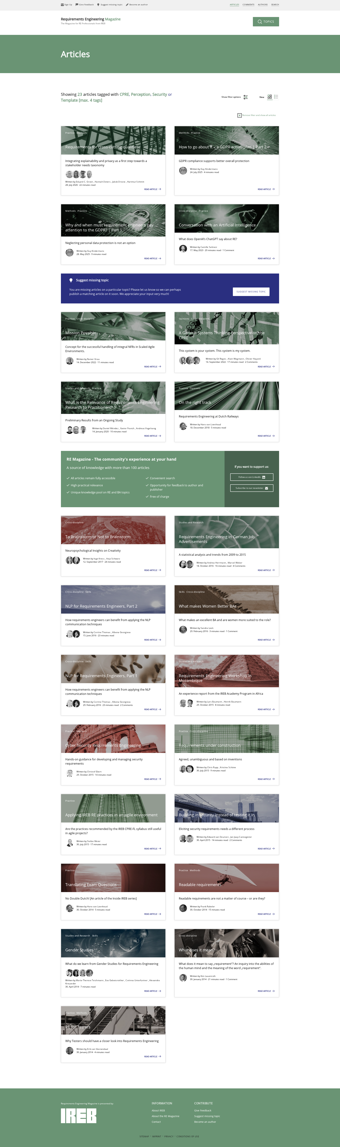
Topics (268, 22)
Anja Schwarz (113, 558)
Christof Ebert (94, 771)
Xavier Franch (127, 428)
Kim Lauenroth (208, 976)
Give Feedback (202, 1110)
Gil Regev (221, 358)
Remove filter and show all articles (259, 115)
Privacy (168, 1136)
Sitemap (144, 1136)
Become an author (205, 1121)
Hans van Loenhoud (211, 424)
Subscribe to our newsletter (250, 487)
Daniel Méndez (111, 428)
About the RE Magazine (165, 1116)
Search (275, 4)
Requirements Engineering (91, 21)
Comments (248, 4)
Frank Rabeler (208, 906)
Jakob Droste (119, 181)
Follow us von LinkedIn (250, 477)
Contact (156, 1121)
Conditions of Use (188, 1136)
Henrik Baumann (232, 701)
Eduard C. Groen (85, 181)
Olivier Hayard (253, 358)
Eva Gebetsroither (114, 980)
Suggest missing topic (251, 291)
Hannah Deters (103, 181)
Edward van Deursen (218, 836)
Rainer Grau (93, 359)
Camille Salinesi (209, 247)
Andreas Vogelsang (146, 428)
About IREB (158, 1110)
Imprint (156, 1136)
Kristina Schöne (228, 767)
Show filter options (231, 96)
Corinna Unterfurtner (137, 980)
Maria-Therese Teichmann (90, 980)
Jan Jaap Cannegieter (241, 836)
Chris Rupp (213, 767)
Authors (263, 4)
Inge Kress (99, 558)
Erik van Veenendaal (97, 1049)
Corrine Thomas (102, 632)
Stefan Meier (94, 841)
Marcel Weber (235, 562)
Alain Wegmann (236, 358)
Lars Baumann (215, 701)
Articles (234, 4)
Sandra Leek (207, 628)
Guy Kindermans (209, 168)
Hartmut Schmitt (135, 181)
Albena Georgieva (121, 632)
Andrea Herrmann (217, 562)
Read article (151, 189)
